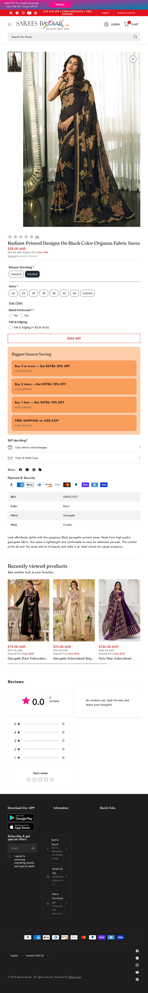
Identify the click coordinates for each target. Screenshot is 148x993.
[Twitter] (17, 13)
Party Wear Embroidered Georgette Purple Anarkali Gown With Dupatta (116, 658)
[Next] (140, 621)
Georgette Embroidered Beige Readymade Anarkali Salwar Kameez (73, 658)
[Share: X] (27, 469)
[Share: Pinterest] (33, 469)
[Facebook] (11, 13)
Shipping (12, 256)
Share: (12, 469)
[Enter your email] (33, 848)
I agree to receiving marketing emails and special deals (24, 861)
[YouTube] (29, 13)
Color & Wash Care (26, 458)
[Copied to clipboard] (39, 469)
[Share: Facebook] (20, 469)
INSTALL (60, 4)
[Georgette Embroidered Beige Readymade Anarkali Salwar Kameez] (74, 610)
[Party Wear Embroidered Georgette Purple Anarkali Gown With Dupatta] (119, 610)
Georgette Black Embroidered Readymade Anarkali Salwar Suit (27, 658)
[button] (40, 724)
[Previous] (7, 621)
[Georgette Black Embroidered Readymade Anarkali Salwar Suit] (28, 610)
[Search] (135, 36)
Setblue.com (75, 977)
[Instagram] (23, 13)
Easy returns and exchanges (31, 447)
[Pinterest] (35, 13)
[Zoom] (133, 59)
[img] (21, 237)
